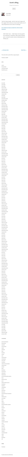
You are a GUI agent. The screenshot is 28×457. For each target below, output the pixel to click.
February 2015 (4, 241)
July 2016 (3, 214)
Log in (3, 65)
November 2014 (5, 246)
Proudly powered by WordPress (7, 454)
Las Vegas (3, 398)
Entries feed (4, 66)
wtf (2, 438)
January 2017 (4, 205)
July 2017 (3, 195)
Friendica (3, 446)
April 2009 (3, 329)
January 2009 (4, 333)
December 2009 (5, 319)
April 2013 (3, 272)
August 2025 (4, 93)
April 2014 (3, 257)
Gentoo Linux (4, 379)
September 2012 (5, 283)
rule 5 (3, 423)
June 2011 (3, 307)
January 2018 (4, 186)
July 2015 (3, 233)
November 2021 (5, 137)
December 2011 (5, 297)
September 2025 (5, 92)
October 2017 (4, 191)
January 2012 (4, 296)
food (2, 377)
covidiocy (3, 362)
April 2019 (3, 162)
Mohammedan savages (6, 404)
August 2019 (4, 156)
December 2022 (5, 119)
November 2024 (5, 98)
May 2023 (3, 114)
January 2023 (4, 117)
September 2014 (5, 249)
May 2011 (3, 308)
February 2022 (4, 133)
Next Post (23, 50)
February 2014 (4, 260)
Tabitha (3, 431)
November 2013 (5, 264)
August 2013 (4, 269)
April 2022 (3, 130)
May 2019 (3, 161)
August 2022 (4, 123)
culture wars (4, 365)
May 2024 (3, 101)
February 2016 (4, 222)
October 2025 (4, 90)
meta (3, 401)
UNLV (3, 434)
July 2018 (3, 177)
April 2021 (3, 148)
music (3, 406)
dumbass (3, 369)
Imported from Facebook (6, 393)
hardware (3, 384)
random (3, 420)
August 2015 (4, 231)
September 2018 (5, 173)
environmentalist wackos (6, 376)
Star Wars (3, 429)
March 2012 (4, 293)
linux (2, 399)
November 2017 (5, 189)
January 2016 (4, 224)
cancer (3, 354)
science (3, 426)
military (3, 402)
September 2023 (5, 109)
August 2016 (4, 213)
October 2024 (4, 100)
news (3, 409)
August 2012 (4, 285)
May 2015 (3, 236)
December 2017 (5, 188)
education (3, 373)
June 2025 (3, 97)
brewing (3, 352)
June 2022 (3, 126)
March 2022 (4, 131)
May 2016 (3, 217)
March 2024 (4, 103)
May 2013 (3, 271)
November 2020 (5, 153)
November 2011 (5, 299)
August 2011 (4, 304)
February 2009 (4, 332)
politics (3, 413)
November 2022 (5, 120)
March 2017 (4, 202)
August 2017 (4, 194)
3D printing (4, 343)
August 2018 (4, 175)
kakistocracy (4, 396)
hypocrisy (3, 390)
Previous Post (5, 50)
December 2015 (5, 225)
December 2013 (5, 263)
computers (4, 359)
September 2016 (5, 211)
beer (2, 351)
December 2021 (5, 136)
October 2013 (4, 266)
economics (4, 371)
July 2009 (3, 324)
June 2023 (3, 112)
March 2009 (4, 330)
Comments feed (5, 68)
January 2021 (4, 152)
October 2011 (4, 300)
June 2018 (3, 178)
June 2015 (3, 235)
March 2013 (4, 274)
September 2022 (5, 122)
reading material (5, 421)
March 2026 (4, 87)
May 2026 (3, 86)
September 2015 (5, 230)
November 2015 (5, 227)
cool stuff (3, 360)
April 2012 (3, 291)
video (3, 435)
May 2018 (3, 180)
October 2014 (4, 247)
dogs (2, 368)
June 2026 (3, 84)
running (3, 424)
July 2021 (3, 144)
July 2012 (3, 286)
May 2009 (3, 327)
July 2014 (3, 252)
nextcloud (3, 410)
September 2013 (5, 268)
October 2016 (4, 210)
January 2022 (4, 134)
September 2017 (5, 192)
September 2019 (5, 155)
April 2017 (3, 200)
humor (3, 388)
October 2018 (4, 172)
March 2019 (4, 164)
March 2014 (4, 258)
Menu (14, 8)
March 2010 (4, 315)
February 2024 (4, 104)
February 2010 (4, 316)
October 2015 (4, 228)
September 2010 (5, 313)
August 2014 (4, 250)
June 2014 (3, 253)
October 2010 (4, 311)
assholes (3, 349)
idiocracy (3, 391)
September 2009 (5, 322)
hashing (3, 385)
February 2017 (4, 203)
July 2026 (3, 83)
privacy (3, 417)
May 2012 (3, 290)
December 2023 (5, 106)
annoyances (4, 346)
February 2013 (4, 275)
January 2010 (4, 318)
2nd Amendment (5, 341)
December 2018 (5, 169)
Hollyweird (4, 387)
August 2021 (4, 142)
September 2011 (5, 302)
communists (4, 357)
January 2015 (4, 242)
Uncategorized (4, 432)
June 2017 (3, 197)
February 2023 (4, 115)
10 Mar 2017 (8, 15)
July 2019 (3, 158)
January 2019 (4, 167)
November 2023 (5, 108)
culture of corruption (6, 363)
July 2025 (3, 95)
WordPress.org (4, 69)
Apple (3, 348)
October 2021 (4, 139)
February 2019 (4, 166)
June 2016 (3, 216)
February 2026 (4, 89)
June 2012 (3, 288)
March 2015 (4, 239)
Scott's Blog (14, 3)
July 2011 (3, 305)
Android (3, 344)
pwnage (3, 418)
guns (2, 380)
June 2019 (3, 159)
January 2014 (4, 261)
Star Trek (3, 428)
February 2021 (4, 150)
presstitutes (4, 415)
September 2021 (5, 141)
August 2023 (4, 111)
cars (2, 355)
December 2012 (5, 279)
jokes (3, 395)
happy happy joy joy (5, 382)
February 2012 (4, 294)
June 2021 (3, 145)
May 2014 (3, 255)
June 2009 (3, 326)
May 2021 (3, 147)
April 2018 (3, 181)
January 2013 (4, 277)
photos (3, 412)
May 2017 (3, 199)
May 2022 (3, 128)
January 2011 (4, 310)
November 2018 (5, 170)
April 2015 (3, 238)
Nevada (3, 407)
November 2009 (5, 321)
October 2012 (4, 282)
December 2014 (5, 244)
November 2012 (5, 280)
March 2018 (4, 183)
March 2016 (4, 221)
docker (3, 366)
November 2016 (5, 208)
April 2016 (3, 219)
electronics (4, 374)
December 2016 (5, 206)
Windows (3, 437)
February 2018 (4, 184)
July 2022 (3, 125)
